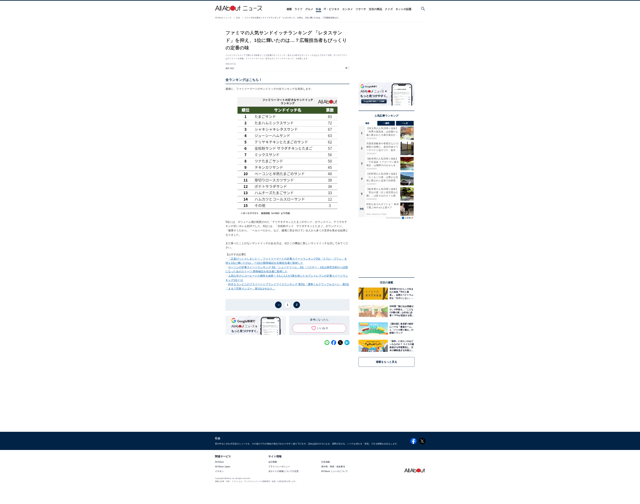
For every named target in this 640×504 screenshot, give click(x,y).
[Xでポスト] (340, 342)
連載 (289, 9)
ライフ (298, 9)
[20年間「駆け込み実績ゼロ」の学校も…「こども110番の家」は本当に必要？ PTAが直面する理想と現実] (401, 311)
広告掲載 (325, 462)
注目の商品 (375, 9)
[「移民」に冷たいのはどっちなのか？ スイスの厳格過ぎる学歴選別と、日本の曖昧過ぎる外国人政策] (401, 346)
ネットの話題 (404, 9)
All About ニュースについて (334, 471)
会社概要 (272, 462)
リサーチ (361, 9)
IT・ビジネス (332, 9)
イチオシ (219, 471)
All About (219, 462)
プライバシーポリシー (279, 467)
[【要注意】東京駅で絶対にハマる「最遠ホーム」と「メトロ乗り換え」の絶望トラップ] (401, 328)
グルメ (309, 9)
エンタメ (347, 9)
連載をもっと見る (386, 361)
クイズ (389, 9)
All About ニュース (223, 18)
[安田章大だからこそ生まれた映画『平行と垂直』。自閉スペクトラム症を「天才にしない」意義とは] (401, 294)
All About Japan (222, 467)
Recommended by (393, 218)
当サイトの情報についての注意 (283, 471)
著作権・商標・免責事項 (333, 467)
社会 (318, 9)
